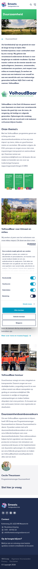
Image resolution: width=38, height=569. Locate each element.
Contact (5, 519)
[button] (30, 4)
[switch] (33, 284)
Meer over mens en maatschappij (14, 336)
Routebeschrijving (11, 527)
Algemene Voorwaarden (21, 559)
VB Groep (5, 559)
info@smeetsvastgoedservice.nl (16, 532)
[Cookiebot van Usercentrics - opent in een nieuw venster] (27, 244)
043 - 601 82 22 (10, 530)
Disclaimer (14, 561)
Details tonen (27, 304)
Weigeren (19, 323)
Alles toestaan (19, 310)
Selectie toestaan (19, 316)
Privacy (4, 561)
